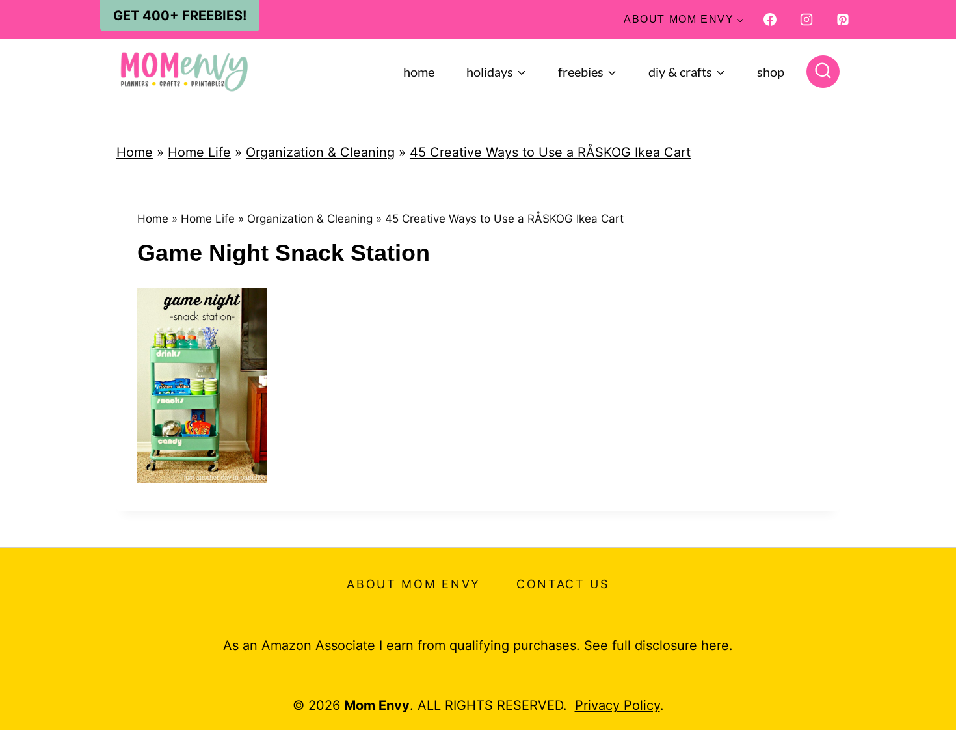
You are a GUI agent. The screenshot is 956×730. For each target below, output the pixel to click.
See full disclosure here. (658, 645)
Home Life (199, 152)
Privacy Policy (617, 705)
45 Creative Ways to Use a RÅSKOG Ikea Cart (550, 152)
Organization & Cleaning (320, 152)
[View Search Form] (823, 71)
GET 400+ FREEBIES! (179, 15)
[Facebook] (770, 20)
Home (418, 71)
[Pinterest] (843, 20)
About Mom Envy (414, 584)
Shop (770, 71)
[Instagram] (806, 20)
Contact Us (562, 584)
